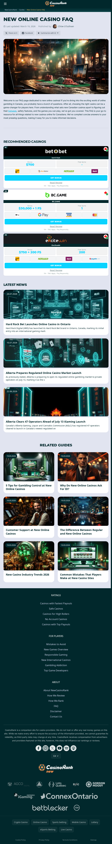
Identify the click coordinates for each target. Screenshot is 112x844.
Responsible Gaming (56, 654)
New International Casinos (56, 660)
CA (54, 755)
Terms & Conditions (69, 840)
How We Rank (56, 700)
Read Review (56, 182)
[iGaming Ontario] (24, 796)
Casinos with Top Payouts (56, 624)
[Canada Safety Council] (39, 784)
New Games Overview (56, 649)
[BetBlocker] (50, 808)
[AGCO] (18, 784)
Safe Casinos (56, 608)
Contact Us (56, 716)
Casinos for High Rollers (56, 614)
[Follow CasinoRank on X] (52, 748)
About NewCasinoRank (56, 690)
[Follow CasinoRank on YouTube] (59, 748)
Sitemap (93, 840)
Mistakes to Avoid (56, 644)
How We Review (56, 695)
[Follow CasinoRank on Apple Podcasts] (73, 748)
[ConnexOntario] (69, 796)
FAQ (56, 706)
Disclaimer (56, 711)
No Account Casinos (56, 619)
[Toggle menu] (5, 4)
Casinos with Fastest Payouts (56, 603)
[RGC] (76, 784)
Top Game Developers (56, 670)
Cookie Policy (20, 840)
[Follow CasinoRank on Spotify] (66, 748)
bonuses (12, 111)
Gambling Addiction (56, 665)
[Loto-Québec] (57, 784)
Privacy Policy (44, 840)
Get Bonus (56, 178)
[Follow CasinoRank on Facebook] (38, 748)
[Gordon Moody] (95, 784)
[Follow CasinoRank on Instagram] (45, 748)
